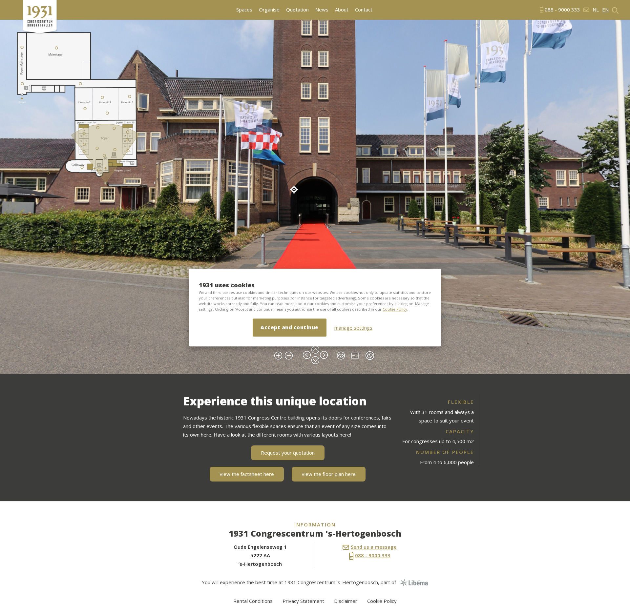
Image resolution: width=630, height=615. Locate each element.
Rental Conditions (253, 601)
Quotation (297, 10)
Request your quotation (288, 452)
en (605, 10)
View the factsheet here (247, 474)
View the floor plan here (329, 474)
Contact (363, 10)
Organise (269, 10)
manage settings (353, 327)
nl (596, 10)
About (341, 10)
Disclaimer (345, 601)
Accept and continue (290, 327)
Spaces (244, 10)
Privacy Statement (303, 601)
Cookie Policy (395, 309)
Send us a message (374, 546)
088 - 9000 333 (372, 555)
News (321, 10)
